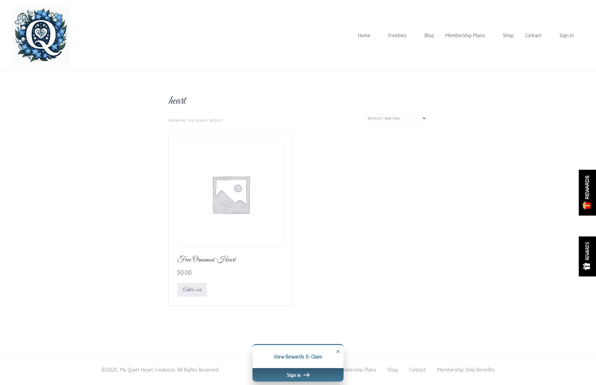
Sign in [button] (294, 375)
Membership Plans (465, 35)
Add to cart (192, 289)
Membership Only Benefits (466, 370)
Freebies (397, 35)
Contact (533, 35)
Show (587, 192)
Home (364, 35)
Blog (429, 35)
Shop (508, 35)
